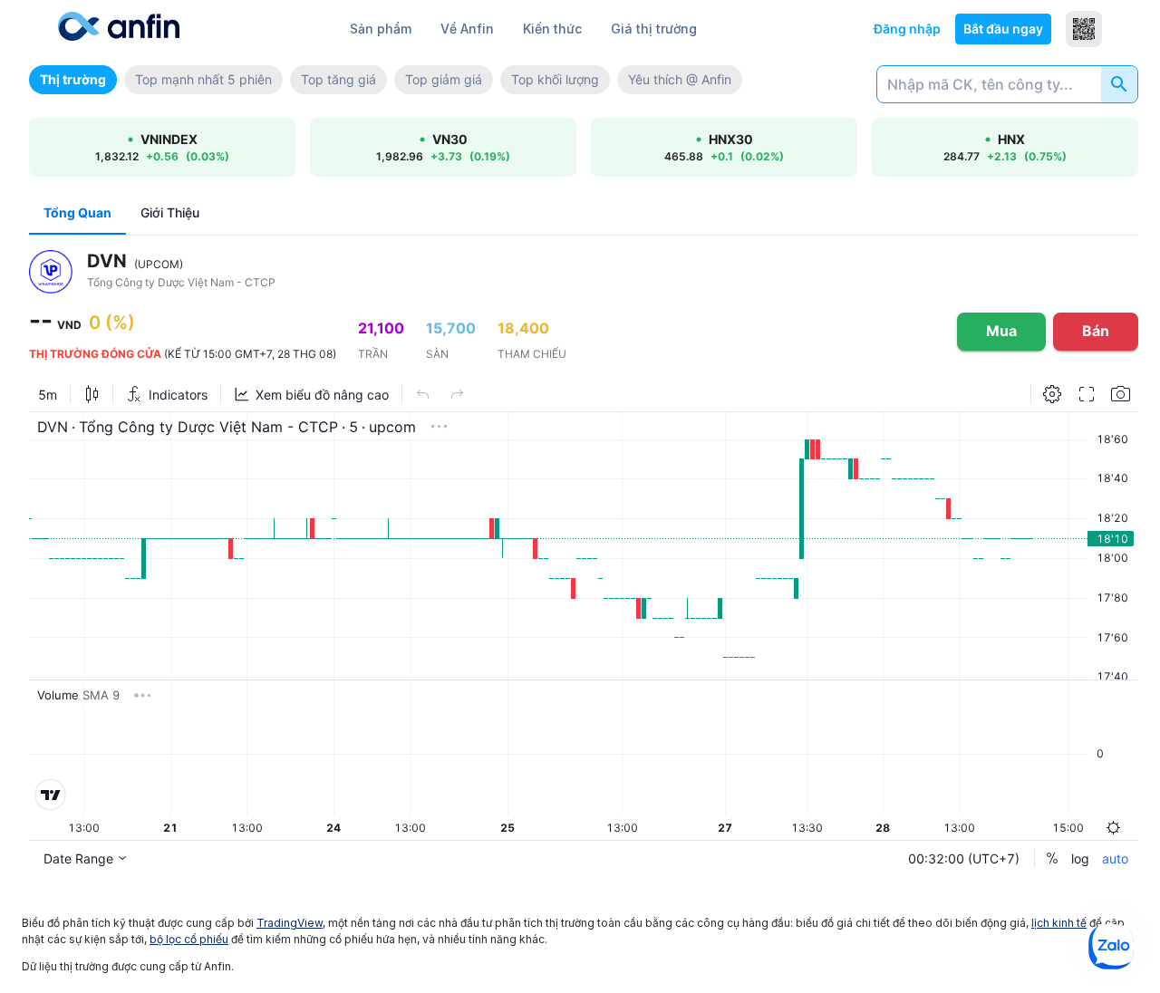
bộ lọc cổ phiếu (189, 939)
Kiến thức (552, 28)
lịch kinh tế (1059, 923)
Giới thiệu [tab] (169, 212)
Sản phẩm (380, 28)
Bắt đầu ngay (1003, 28)
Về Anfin (467, 28)
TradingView (289, 923)
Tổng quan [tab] (77, 212)
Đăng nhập (907, 28)
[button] (73, 79)
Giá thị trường (654, 28)
